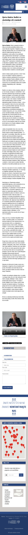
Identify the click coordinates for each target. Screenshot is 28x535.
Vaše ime (4, 362)
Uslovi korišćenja (9, 528)
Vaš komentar (5, 373)
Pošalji (21, 475)
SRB (18, 1)
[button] (14, 441)
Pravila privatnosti (19, 528)
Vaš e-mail (4, 367)
